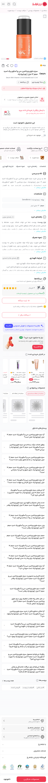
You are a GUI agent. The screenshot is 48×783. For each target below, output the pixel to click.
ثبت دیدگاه (22, 300)
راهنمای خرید (32, 166)
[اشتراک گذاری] (7, 65)
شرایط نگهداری (8, 166)
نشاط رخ (44, 11)
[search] (14, 4)
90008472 (38, 347)
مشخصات (43, 166)
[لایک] (11, 65)
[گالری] (45, 16)
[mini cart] (9, 4)
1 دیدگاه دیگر (25, 315)
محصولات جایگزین (31, 779)
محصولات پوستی (33, 11)
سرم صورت (11, 11)
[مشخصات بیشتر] (3, 4)
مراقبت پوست (21, 11)
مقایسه (8, 326)
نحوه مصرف (20, 166)
